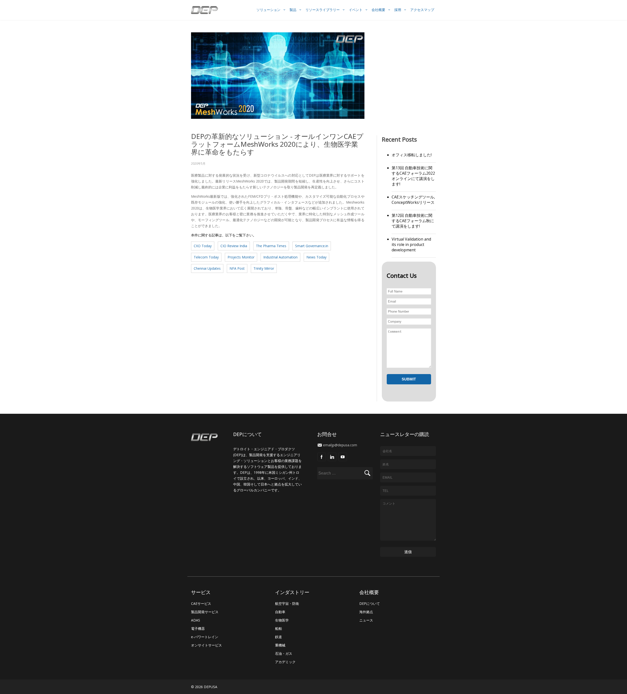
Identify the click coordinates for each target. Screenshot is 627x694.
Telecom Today (206, 257)
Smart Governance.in (311, 246)
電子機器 (198, 628)
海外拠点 (366, 611)
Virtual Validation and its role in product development (411, 244)
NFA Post (237, 268)
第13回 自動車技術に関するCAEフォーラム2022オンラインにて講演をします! (413, 176)
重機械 (280, 645)
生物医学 (282, 620)
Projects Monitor (241, 257)
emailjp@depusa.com (340, 445)
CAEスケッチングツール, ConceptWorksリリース (413, 199)
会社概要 (378, 9)
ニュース (366, 620)
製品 (292, 9)
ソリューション (268, 9)
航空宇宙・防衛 (287, 603)
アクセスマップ (422, 9)
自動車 (280, 611)
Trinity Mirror (263, 268)
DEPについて (369, 603)
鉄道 (278, 636)
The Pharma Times (271, 246)
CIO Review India (233, 246)
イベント (355, 9)
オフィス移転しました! (412, 155)
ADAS (195, 620)
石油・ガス (283, 653)
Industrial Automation (280, 257)
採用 (397, 9)
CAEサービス (201, 603)
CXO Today (203, 246)
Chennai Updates (207, 268)
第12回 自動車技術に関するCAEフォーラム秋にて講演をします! (413, 221)
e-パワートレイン (204, 636)
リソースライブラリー (322, 9)
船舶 (278, 628)
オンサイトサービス (206, 645)
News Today (316, 257)
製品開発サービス (204, 611)
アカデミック (285, 661)
